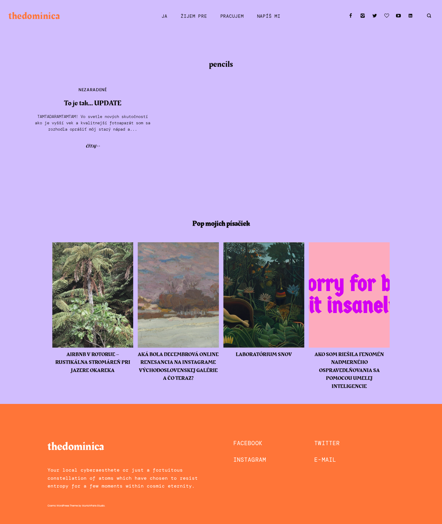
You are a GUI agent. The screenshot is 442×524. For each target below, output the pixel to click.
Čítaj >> (93, 146)
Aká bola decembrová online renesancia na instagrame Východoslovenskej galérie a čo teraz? (178, 366)
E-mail (325, 460)
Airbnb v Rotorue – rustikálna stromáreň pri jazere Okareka (92, 362)
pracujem (232, 16)
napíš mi (269, 16)
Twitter (327, 443)
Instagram (249, 460)
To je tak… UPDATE (92, 103)
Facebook (247, 443)
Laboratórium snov (264, 354)
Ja (164, 16)
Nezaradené (92, 90)
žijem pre (194, 16)
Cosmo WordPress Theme (63, 506)
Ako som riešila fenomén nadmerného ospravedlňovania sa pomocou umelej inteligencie (349, 370)
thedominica (34, 16)
